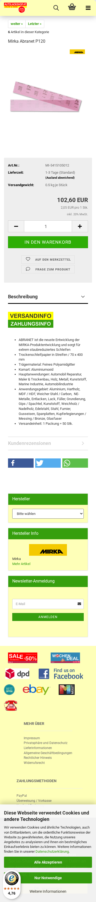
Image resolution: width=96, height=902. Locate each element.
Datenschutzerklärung (52, 851)
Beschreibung (23, 296)
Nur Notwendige (48, 878)
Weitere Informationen (48, 891)
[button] (21, 463)
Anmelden (48, 617)
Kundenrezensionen (29, 443)
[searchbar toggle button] (56, 8)
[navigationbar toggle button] (88, 8)
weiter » (17, 24)
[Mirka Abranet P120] (48, 89)
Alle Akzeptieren (48, 862)
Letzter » (35, 24)
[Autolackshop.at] (13, 8)
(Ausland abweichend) (60, 177)
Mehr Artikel (21, 564)
